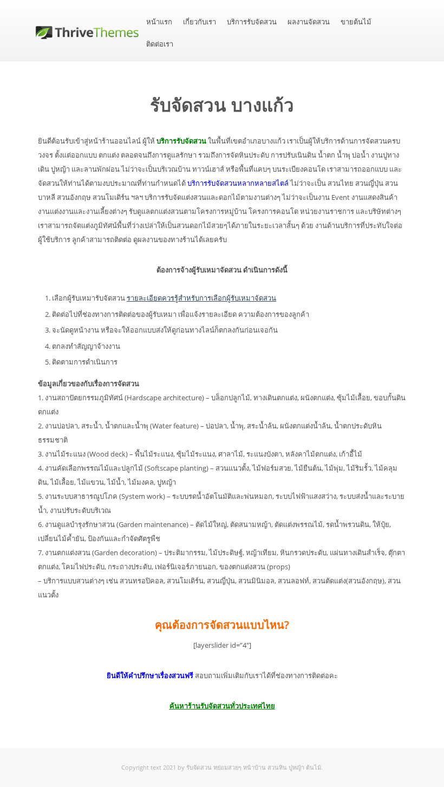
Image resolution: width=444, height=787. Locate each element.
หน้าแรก (159, 22)
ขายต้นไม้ (356, 22)
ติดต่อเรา (159, 44)
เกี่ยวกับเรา (199, 22)
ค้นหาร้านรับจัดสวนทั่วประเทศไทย (222, 706)
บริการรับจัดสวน (252, 22)
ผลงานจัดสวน (309, 22)
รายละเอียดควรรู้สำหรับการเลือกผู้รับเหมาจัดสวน (201, 298)
